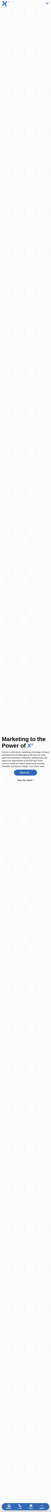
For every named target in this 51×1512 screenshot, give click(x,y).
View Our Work (24, 780)
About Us (24, 772)
